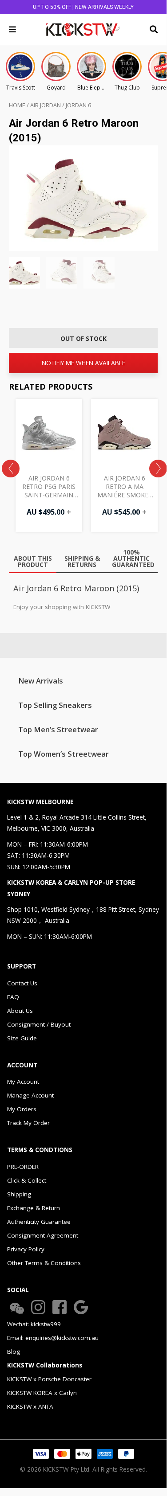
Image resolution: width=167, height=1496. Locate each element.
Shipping (19, 1194)
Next (158, 468)
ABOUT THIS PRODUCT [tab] (33, 561)
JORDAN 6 (78, 105)
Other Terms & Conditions (44, 1263)
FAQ (13, 997)
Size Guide (22, 1038)
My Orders (21, 1109)
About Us (20, 1011)
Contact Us (22, 983)
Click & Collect (26, 1180)
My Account (23, 1082)
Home (17, 105)
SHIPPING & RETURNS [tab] (82, 561)
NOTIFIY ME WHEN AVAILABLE (83, 363)
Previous (11, 468)
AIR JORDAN (45, 105)
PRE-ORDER (23, 1167)
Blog (13, 1351)
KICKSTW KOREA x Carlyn (42, 1393)
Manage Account (30, 1095)
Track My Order (28, 1123)
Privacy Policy (25, 1249)
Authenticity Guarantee (39, 1222)
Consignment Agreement (42, 1235)
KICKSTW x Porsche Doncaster (49, 1379)
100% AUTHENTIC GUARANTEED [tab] (133, 558)
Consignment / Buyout (39, 1024)
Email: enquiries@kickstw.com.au (53, 1338)
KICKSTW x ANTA (30, 1406)
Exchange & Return (33, 1208)
